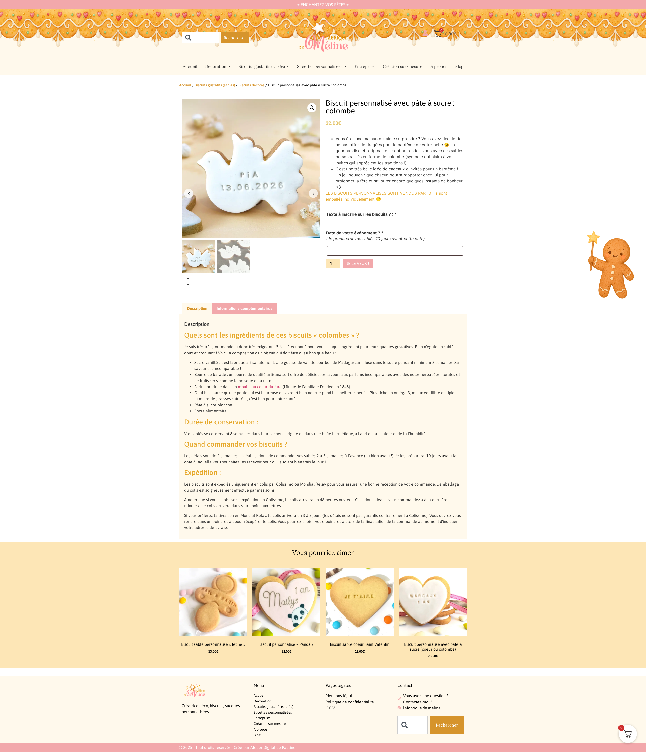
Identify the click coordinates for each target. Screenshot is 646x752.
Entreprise (262, 718)
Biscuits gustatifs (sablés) (215, 85)
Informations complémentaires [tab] (244, 308)
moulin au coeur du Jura (260, 386)
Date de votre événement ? (354, 233)
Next (313, 193)
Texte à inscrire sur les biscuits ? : (361, 214)
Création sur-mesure (270, 724)
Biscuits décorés (251, 85)
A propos (260, 729)
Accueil (185, 85)
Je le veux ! (358, 263)
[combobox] (200, 37)
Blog (257, 735)
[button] (311, 107)
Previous (188, 193)
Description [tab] (197, 308)
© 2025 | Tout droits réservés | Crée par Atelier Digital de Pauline (237, 747)
